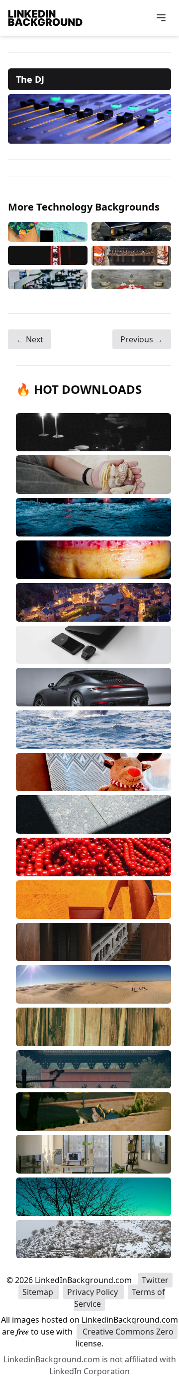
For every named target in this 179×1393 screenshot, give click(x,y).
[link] (89, 119)
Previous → (141, 339)
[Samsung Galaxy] (48, 232)
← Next (29, 339)
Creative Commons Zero (127, 1331)
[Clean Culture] (131, 279)
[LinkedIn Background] (45, 18)
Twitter (155, 1280)
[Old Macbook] (131, 232)
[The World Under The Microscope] (48, 279)
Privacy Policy (93, 1291)
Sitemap (38, 1291)
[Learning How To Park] (48, 256)
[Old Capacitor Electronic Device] (131, 256)
